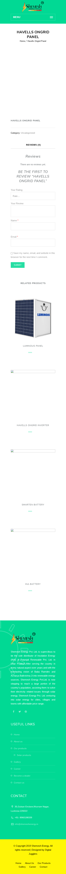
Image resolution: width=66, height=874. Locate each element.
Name (14, 220)
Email (14, 236)
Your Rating (16, 190)
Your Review (17, 203)
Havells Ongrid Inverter (33, 425)
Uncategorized (28, 133)
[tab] (33, 145)
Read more (33, 315)
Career (17, 769)
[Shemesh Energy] (33, 7)
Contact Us (19, 782)
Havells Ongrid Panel (36, 41)
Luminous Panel (33, 345)
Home (22, 41)
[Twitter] (19, 711)
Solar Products (24, 755)
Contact (43, 867)
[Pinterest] (26, 711)
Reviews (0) (33, 145)
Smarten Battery (33, 504)
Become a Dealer (22, 775)
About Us (18, 741)
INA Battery (33, 584)
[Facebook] (13, 711)
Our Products (20, 748)
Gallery (17, 762)
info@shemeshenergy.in (26, 824)
